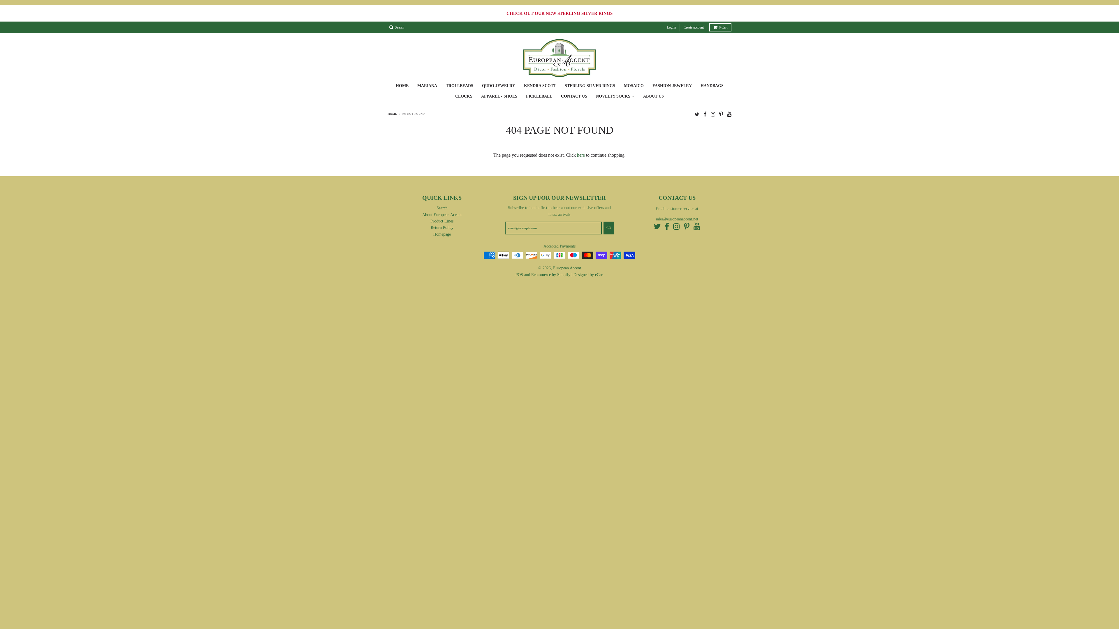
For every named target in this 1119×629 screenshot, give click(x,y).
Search (442, 208)
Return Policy (442, 227)
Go (608, 227)
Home (402, 86)
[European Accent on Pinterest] (721, 114)
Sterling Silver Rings (590, 86)
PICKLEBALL (539, 96)
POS (519, 275)
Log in (671, 27)
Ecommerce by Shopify (550, 275)
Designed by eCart (588, 275)
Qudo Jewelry (498, 86)
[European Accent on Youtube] (729, 114)
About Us (653, 96)
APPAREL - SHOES (499, 96)
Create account (694, 27)
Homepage (442, 234)
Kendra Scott (540, 86)
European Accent (567, 268)
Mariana (427, 86)
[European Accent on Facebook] (705, 114)
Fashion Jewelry (672, 86)
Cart (723, 27)
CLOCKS (463, 96)
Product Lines (441, 221)
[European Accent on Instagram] (713, 114)
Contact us (574, 96)
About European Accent (442, 215)
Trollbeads (459, 86)
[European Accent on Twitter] (696, 114)
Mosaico (634, 86)
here (581, 155)
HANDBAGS (712, 86)
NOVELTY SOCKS (613, 96)
